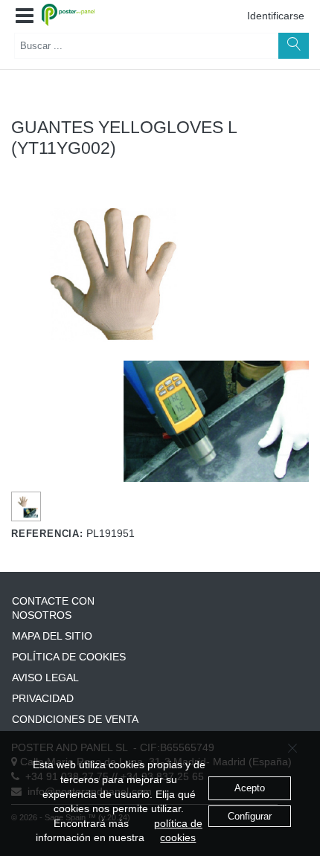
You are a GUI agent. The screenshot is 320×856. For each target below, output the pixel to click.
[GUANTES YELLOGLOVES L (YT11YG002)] (26, 506)
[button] (24, 16)
